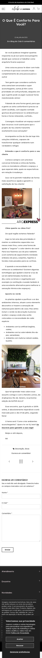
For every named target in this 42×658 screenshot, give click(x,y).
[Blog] (21, 462)
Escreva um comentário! (21, 453)
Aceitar (20, 639)
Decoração (19, 449)
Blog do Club (16, 41)
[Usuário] (34, 9)
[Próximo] (32, 462)
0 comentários (28, 41)
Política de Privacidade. (20, 633)
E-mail (5, 503)
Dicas (27, 449)
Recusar (19, 646)
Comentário (7, 513)
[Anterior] (9, 462)
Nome (5, 493)
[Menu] (6, 9)
